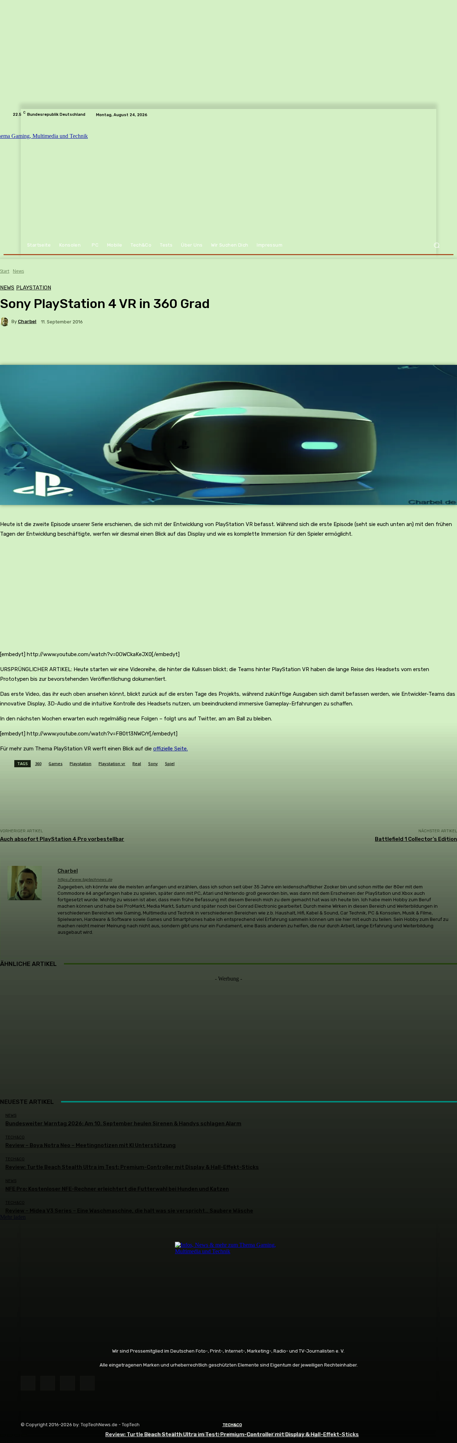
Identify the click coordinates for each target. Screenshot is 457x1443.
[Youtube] (87, 1383)
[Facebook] (28, 1383)
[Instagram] (47, 1383)
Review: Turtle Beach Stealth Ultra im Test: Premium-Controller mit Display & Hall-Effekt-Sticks (232, 1434)
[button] (436, 245)
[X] (67, 1383)
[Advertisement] (228, 1032)
